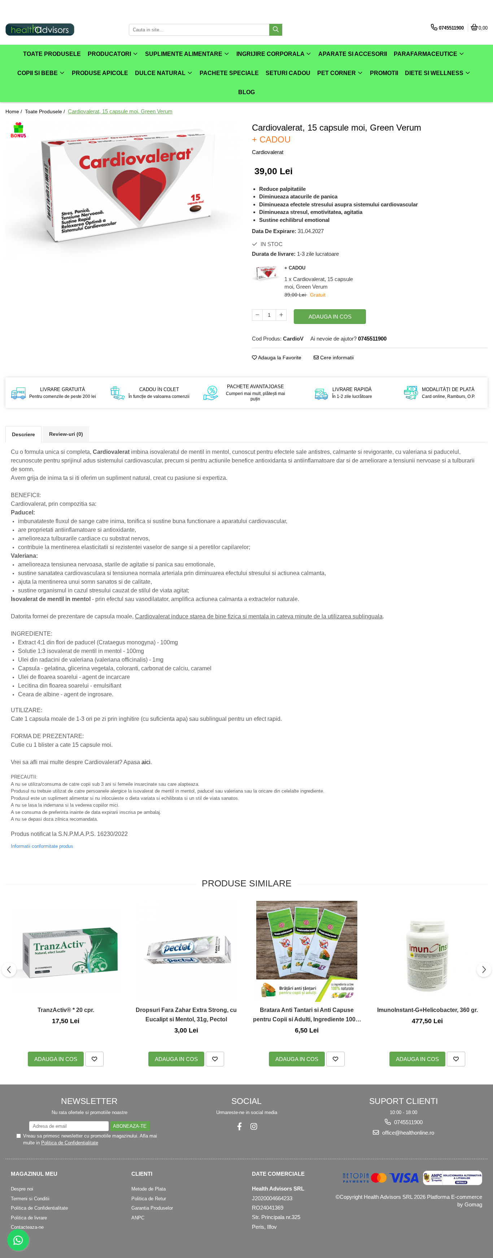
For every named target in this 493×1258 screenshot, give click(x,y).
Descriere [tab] (23, 434)
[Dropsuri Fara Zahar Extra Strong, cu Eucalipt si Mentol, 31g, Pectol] (186, 951)
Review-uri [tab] (66, 434)
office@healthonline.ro (407, 1133)
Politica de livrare (29, 1217)
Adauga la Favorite (279, 357)
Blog (246, 92)
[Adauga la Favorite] (94, 1059)
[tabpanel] (123, 190)
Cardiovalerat (267, 152)
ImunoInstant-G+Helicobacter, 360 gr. (427, 1010)
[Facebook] (239, 1126)
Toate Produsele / (45, 111)
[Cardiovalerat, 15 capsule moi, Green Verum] (123, 190)
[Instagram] (253, 1126)
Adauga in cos (330, 317)
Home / (14, 111)
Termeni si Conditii (30, 1198)
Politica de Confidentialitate (69, 1142)
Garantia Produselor (152, 1208)
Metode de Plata (148, 1189)
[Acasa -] (50, 29)
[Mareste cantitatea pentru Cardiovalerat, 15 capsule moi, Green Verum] (281, 315)
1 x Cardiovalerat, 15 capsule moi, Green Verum (318, 283)
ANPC (137, 1217)
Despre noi (22, 1189)
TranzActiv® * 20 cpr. (66, 1010)
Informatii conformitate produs (42, 846)
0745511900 (408, 1122)
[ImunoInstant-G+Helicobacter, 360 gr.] (427, 951)
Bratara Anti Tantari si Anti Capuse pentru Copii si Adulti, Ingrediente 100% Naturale (307, 1015)
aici (145, 762)
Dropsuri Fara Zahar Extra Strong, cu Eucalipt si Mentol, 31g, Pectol (186, 1014)
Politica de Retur (148, 1198)
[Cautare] (275, 30)
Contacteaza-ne (27, 1227)
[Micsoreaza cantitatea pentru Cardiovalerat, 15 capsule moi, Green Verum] (257, 315)
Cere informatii (336, 357)
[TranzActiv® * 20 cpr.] (66, 951)
